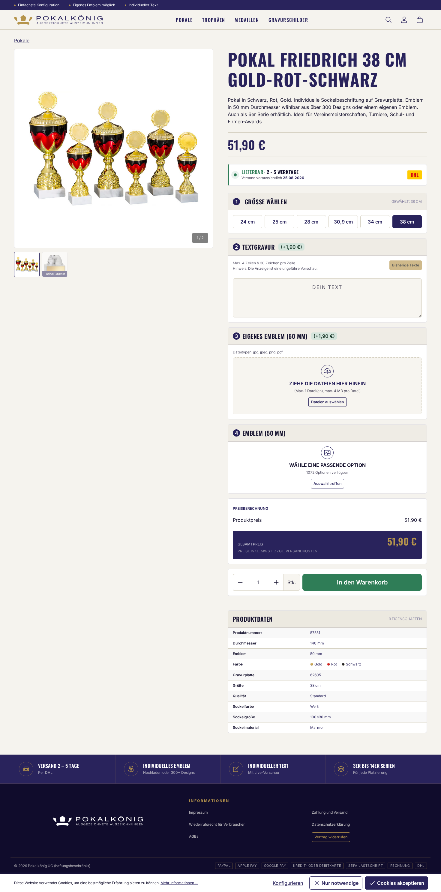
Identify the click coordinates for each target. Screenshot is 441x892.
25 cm (279, 222)
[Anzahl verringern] (240, 582)
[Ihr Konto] (404, 20)
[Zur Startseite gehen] (58, 20)
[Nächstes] (200, 148)
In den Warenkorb (362, 582)
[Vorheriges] (26, 148)
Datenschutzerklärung (331, 824)
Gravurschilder (288, 19)
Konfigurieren (288, 883)
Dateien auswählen (327, 402)
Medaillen (247, 19)
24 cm (247, 222)
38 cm (407, 222)
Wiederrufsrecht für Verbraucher (217, 824)
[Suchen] (388, 20)
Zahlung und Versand (329, 812)
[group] (113, 148)
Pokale (184, 19)
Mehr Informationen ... (179, 883)
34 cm (375, 222)
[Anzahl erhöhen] (276, 582)
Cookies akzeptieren (400, 883)
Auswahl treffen (327, 483)
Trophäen (213, 19)
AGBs (193, 836)
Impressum (198, 812)
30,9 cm (343, 222)
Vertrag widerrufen (330, 837)
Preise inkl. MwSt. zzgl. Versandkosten (277, 551)
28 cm (311, 222)
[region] (113, 148)
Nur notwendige (340, 883)
